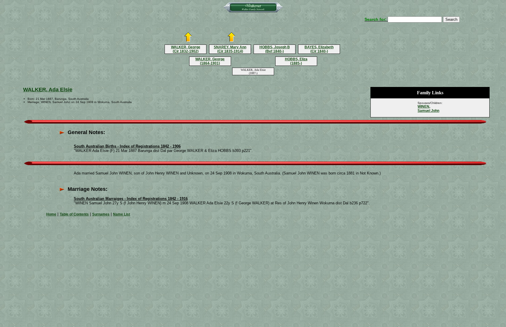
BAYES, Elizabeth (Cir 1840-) (319, 49)
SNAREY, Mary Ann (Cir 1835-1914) (230, 49)
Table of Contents (74, 214)
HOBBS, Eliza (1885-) (296, 61)
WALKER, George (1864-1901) (210, 61)
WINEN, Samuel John (428, 109)
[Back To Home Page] (253, 11)
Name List (121, 214)
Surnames (101, 214)
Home (51, 214)
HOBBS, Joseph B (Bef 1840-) (274, 49)
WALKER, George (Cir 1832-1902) (185, 49)
